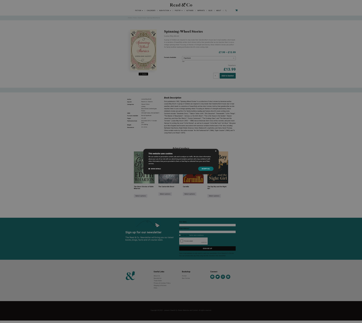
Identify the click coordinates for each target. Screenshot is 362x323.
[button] (154, 169)
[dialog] (181, 161)
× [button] (215, 151)
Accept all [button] (206, 169)
